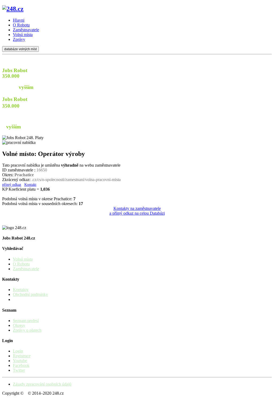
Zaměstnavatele (26, 268)
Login (18, 351)
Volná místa (23, 259)
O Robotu (21, 264)
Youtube (20, 360)
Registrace (22, 356)
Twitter (19, 370)
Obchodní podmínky (30, 294)
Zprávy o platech (27, 330)
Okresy (19, 325)
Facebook (21, 365)
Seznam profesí (26, 320)
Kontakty (21, 289)
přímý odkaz (11, 185)
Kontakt (30, 185)
